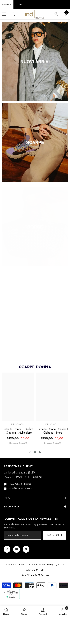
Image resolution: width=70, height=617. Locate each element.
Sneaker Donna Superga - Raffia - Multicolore (18, 348)
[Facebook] (7, 549)
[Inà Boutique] (35, 61)
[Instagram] (16, 549)
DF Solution (43, 575)
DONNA (6, 4)
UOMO (19, 4)
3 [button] (40, 452)
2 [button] (35, 452)
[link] (24, 611)
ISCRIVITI (54, 535)
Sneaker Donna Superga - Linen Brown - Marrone (52, 348)
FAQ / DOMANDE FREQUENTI (23, 477)
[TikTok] (26, 549)
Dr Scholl (18, 424)
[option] (18, 323)
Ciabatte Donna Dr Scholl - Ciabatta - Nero (52, 431)
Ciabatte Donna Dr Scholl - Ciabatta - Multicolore (18, 431)
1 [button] (30, 452)
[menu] (4, 14)
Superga (18, 341)
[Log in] (56, 14)
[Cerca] (13, 14)
